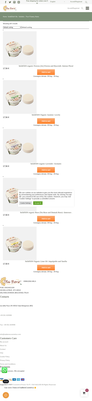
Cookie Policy (5, 357)
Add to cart (46, 72)
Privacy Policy (5, 360)
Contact (2, 349)
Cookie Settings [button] (25, 203)
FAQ (1, 353)
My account (4, 342)
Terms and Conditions (7, 364)
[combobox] (27, 27)
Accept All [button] (38, 203)
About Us (3, 345)
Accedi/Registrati (76, 1)
